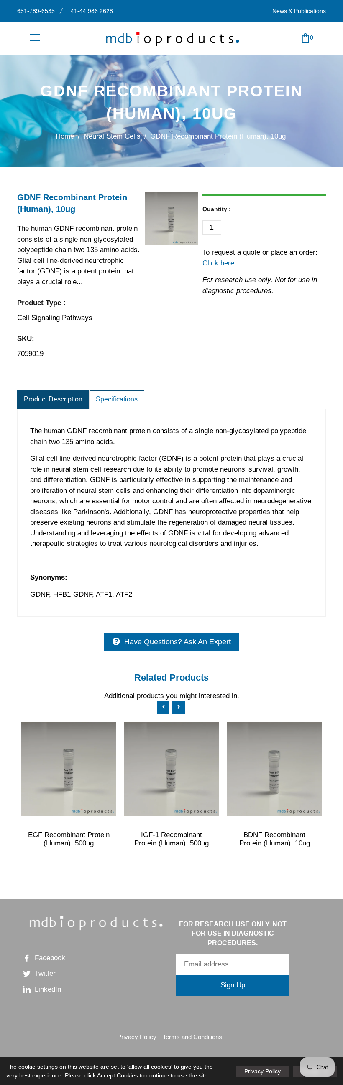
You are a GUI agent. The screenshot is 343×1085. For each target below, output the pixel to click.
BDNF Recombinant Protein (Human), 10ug (274, 839)
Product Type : (41, 303)
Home (65, 136)
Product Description (53, 399)
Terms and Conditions (192, 1036)
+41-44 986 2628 (90, 11)
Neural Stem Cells (112, 136)
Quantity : (216, 209)
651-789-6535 (36, 11)
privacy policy (262, 1071)
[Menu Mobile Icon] (35, 38)
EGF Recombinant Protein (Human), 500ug (69, 839)
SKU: (25, 339)
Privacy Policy (136, 1036)
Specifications (117, 399)
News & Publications (299, 11)
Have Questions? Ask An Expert (177, 642)
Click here (218, 263)
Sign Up (232, 985)
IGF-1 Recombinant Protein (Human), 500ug (171, 839)
